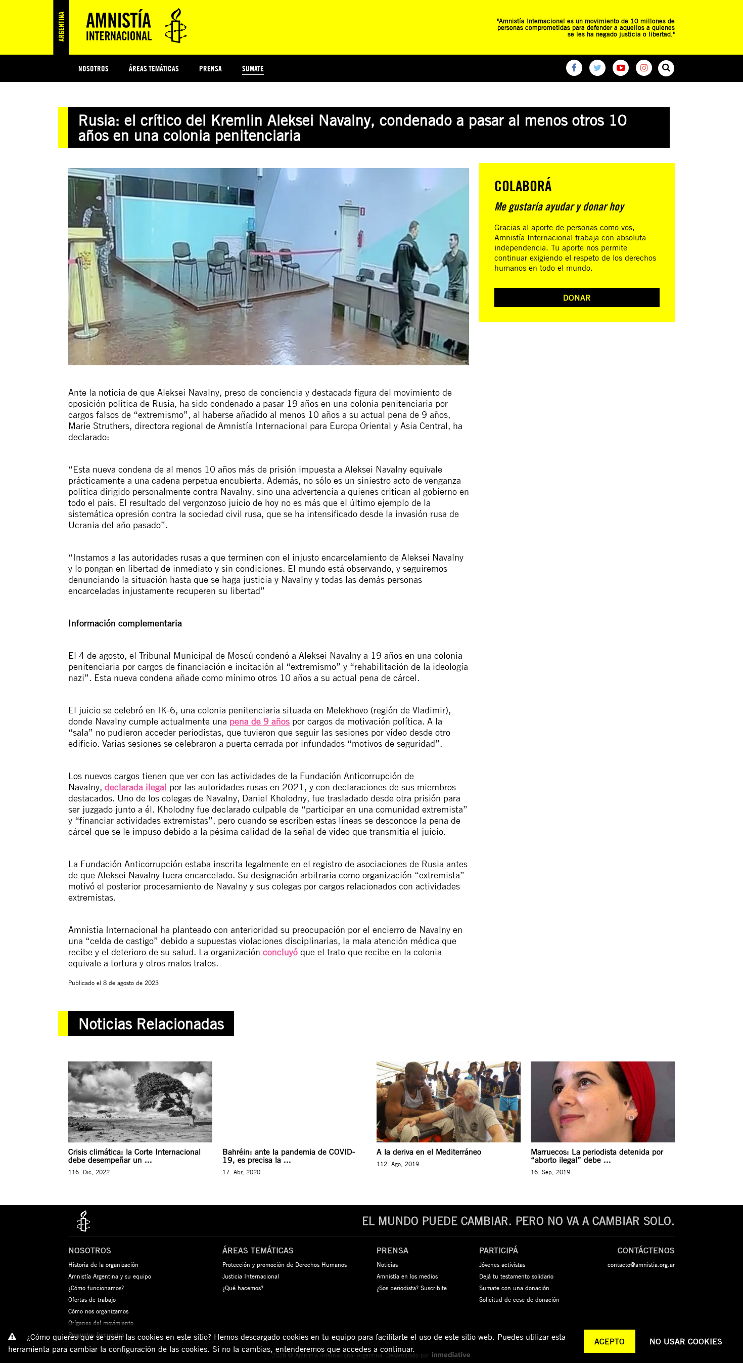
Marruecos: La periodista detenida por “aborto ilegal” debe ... (597, 1155)
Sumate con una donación (514, 1288)
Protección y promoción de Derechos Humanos (284, 1264)
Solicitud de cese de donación (519, 1299)
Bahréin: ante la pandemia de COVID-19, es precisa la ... (288, 1155)
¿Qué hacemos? (242, 1288)
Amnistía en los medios (407, 1276)
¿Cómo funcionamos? (96, 1288)
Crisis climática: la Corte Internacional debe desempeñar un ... (134, 1155)
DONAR (577, 297)
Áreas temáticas (154, 68)
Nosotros (93, 68)
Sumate (253, 68)
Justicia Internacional (250, 1276)
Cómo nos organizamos (98, 1311)
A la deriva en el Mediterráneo (429, 1151)
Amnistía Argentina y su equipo (109, 1276)
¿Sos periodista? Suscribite (412, 1288)
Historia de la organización (103, 1264)
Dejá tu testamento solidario (516, 1276)
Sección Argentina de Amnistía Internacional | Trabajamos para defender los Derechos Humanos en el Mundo (124, 27)
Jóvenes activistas (502, 1264)
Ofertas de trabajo (92, 1299)
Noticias (387, 1264)
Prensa (210, 68)
